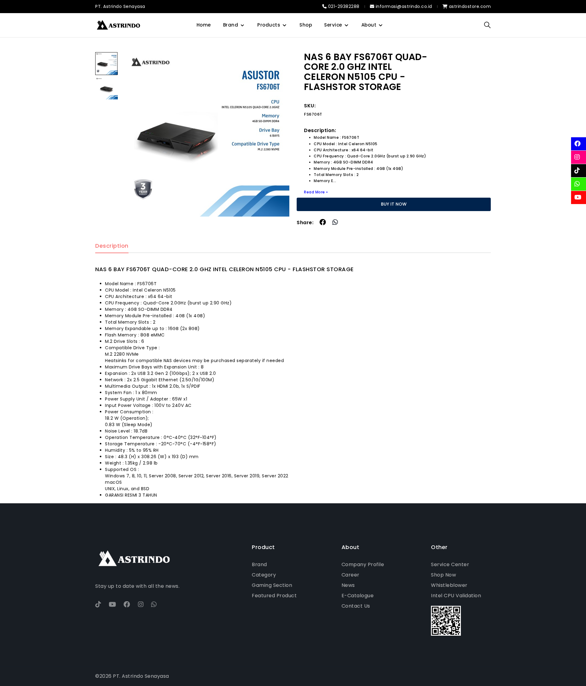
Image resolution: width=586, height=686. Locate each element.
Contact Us (356, 605)
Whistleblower (449, 585)
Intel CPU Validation (456, 595)
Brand (230, 25)
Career (351, 574)
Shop (305, 25)
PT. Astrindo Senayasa (120, 6)
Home (204, 25)
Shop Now (443, 574)
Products (268, 25)
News (348, 585)
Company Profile (363, 564)
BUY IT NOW (394, 204)
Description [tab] (111, 246)
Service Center (450, 564)
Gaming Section (272, 585)
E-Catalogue (358, 595)
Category (264, 574)
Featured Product (274, 595)
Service (333, 25)
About (369, 25)
